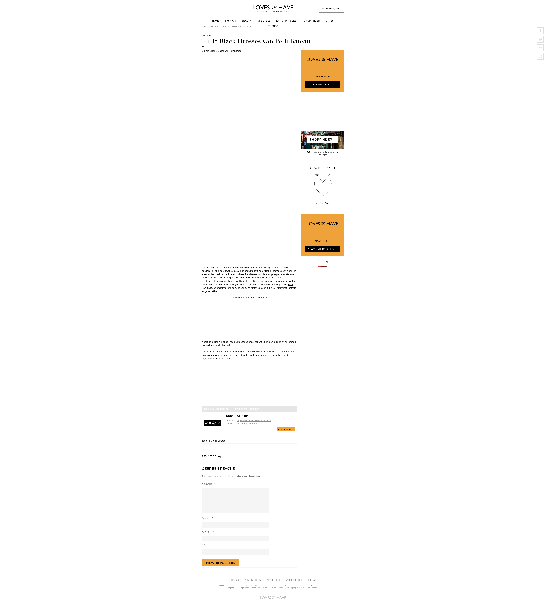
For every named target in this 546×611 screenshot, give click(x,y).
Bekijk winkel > (286, 429)
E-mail (208, 532)
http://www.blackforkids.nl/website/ (254, 420)
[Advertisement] (249, 319)
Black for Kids (237, 416)
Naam (207, 518)
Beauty (247, 21)
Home (215, 21)
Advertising (274, 580)
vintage (221, 441)
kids (215, 441)
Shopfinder (312, 21)
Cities (330, 21)
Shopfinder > (322, 139)
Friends (272, 26)
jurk (210, 441)
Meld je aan (322, 203)
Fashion (230, 21)
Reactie (208, 483)
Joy (203, 47)
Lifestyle (264, 21)
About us (234, 580)
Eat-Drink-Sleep (287, 21)
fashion (212, 27)
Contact (312, 580)
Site (204, 545)
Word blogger (294, 580)
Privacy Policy (252, 580)
